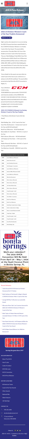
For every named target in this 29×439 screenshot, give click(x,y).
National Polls (6, 394)
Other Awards (6, 391)
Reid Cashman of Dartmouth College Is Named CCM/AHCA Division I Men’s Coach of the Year (14, 295)
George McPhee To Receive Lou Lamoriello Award (13, 301)
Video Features (6, 397)
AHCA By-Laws (6, 369)
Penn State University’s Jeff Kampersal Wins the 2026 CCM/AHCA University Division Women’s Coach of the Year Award (15, 324)
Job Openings (6, 401)
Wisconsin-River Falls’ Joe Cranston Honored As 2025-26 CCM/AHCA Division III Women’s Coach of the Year (15, 308)
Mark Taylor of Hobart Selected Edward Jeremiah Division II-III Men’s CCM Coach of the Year (15, 316)
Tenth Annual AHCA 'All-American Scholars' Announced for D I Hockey (13, 290)
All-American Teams (7, 384)
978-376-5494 (8, 409)
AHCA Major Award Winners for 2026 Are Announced (13, 330)
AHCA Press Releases (8, 375)
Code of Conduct (6, 365)
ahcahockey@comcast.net (11, 413)
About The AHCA (7, 359)
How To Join (5, 362)
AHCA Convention (7, 372)
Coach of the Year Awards (9, 387)
